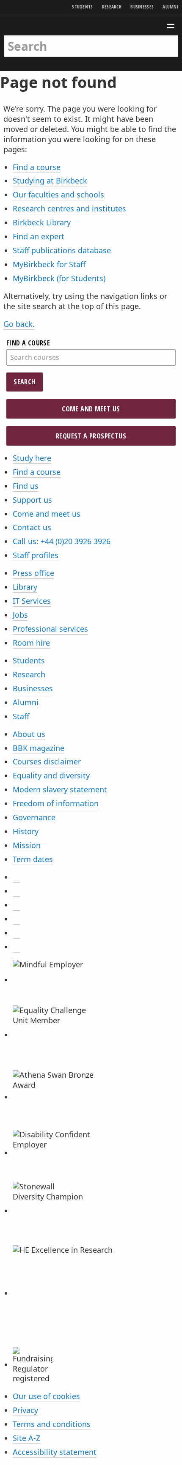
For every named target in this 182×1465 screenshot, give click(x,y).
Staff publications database (62, 250)
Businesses (142, 6)
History (26, 831)
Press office (33, 573)
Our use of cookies (46, 1396)
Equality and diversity (51, 775)
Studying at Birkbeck (50, 180)
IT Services (32, 601)
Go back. (19, 324)
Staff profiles (35, 555)
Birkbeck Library (42, 222)
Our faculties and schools (58, 194)
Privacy (25, 1410)
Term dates (33, 859)
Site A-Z (26, 1438)
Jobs (20, 615)
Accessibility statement (55, 1452)
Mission (27, 845)
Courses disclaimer (47, 761)
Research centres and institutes (69, 208)
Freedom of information (56, 803)
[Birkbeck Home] (91, 24)
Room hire (31, 643)
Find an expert (38, 236)
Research (111, 6)
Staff (21, 716)
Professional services (50, 629)
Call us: (61, 541)
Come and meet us (91, 408)
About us (29, 734)
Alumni (170, 6)
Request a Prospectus (91, 436)
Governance (34, 817)
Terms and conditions (52, 1424)
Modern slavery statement (60, 789)
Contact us (32, 527)
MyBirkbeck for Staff (49, 264)
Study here (32, 458)
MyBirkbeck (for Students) (59, 278)
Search (24, 381)
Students (82, 6)
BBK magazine (38, 748)
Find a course (37, 167)
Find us (26, 486)
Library (25, 587)
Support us (32, 500)
